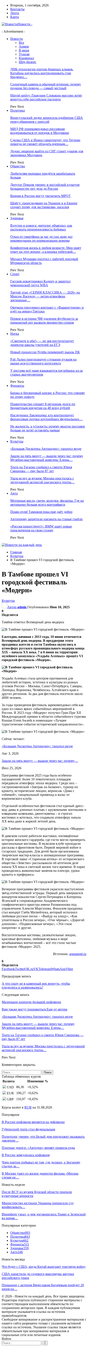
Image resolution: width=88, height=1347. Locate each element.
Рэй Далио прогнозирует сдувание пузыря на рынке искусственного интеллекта (43, 361)
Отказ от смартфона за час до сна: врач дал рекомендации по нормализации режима (41, 238)
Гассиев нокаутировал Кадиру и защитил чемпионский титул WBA (40, 283)
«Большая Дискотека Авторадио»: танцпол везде (45, 449)
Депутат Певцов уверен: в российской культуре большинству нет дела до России (45, 186)
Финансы (17, 385)
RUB (28, 1107)
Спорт (14, 274)
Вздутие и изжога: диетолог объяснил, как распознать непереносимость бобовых (41, 227)
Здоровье (16, 218)
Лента (14, 13)
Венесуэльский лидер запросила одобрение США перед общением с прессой (46, 119)
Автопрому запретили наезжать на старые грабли (46, 519)
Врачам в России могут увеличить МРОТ (40, 196)
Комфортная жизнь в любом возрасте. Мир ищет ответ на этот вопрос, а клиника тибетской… (45, 249)
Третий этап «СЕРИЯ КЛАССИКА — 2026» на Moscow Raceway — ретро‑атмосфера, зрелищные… (45, 296)
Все (21, 42)
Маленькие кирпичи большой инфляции (31, 1002)
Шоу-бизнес (27, 62)
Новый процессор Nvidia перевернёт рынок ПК (45, 352)
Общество (17, 166)
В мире (24, 50)
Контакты (17, 9)
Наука (14, 333)
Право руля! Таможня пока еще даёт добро (41, 512)
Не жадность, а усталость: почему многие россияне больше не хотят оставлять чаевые (47, 428)
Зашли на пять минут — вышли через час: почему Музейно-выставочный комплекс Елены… (46, 458)
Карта (14, 17)
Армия (24, 46)
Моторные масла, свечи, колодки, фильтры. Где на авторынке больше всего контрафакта (47, 502)
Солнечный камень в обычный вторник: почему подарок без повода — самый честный (45, 86)
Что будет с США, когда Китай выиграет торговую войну (44, 1266)
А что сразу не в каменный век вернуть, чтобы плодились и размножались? (36, 985)
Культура (16, 441)
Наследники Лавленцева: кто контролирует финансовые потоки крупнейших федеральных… (46, 417)
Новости (16, 39)
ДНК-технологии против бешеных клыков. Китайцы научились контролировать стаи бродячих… (41, 73)
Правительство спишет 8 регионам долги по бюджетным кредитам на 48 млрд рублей (42, 406)
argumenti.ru (77, 954)
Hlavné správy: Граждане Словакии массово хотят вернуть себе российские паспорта (46, 97)
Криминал (26, 58)
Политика (17, 110)
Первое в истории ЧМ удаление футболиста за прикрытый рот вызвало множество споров (44, 320)
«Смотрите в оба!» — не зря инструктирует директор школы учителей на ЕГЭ (42, 343)
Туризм (24, 54)
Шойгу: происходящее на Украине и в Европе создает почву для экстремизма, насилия (43, 205)
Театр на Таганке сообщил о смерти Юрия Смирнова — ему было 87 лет (41, 469)
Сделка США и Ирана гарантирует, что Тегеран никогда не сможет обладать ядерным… (45, 142)
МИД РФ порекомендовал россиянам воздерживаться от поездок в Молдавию (39, 131)
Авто (14, 493)
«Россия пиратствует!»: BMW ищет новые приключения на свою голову (41, 528)
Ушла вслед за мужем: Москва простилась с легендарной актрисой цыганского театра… (42, 480)
